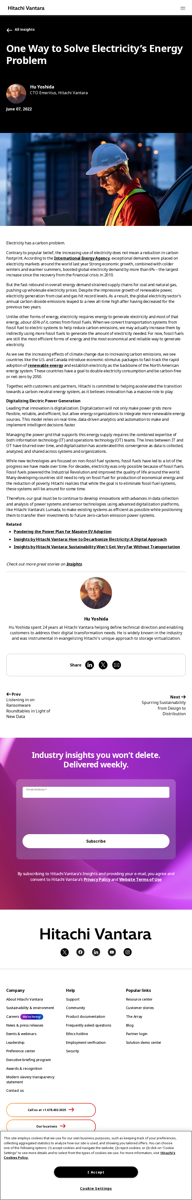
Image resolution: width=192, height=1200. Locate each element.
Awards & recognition (24, 1068)
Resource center (139, 999)
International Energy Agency (82, 258)
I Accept (96, 1172)
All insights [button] (25, 29)
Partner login (137, 1033)
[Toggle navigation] (182, 8)
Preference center (20, 1051)
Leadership (15, 1042)
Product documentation (85, 1016)
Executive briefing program (28, 1059)
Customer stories (140, 1007)
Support (72, 999)
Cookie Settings (96, 1188)
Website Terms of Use (140, 879)
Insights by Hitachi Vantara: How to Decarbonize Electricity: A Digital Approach (90, 539)
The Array (134, 1016)
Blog (130, 1025)
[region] (96, 1165)
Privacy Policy (97, 879)
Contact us (15, 1090)
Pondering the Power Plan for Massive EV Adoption (63, 531)
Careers (12, 1016)
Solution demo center (143, 1042)
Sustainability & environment (30, 1007)
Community (75, 1007)
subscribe (96, 841)
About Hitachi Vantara (24, 999)
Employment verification (86, 1042)
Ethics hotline (77, 1033)
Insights (74, 564)
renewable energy (45, 365)
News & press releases (24, 1025)
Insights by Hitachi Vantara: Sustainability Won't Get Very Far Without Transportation (97, 547)
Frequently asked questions (88, 1025)
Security (72, 1051)
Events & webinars (21, 1033)
